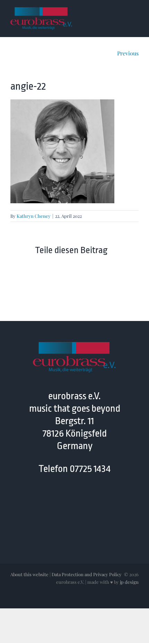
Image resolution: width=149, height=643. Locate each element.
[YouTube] (68, 498)
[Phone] (95, 498)
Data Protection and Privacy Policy (87, 574)
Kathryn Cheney (34, 216)
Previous (128, 53)
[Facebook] (54, 498)
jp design (129, 582)
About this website (29, 574)
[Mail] (81, 498)
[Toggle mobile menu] (136, 11)
